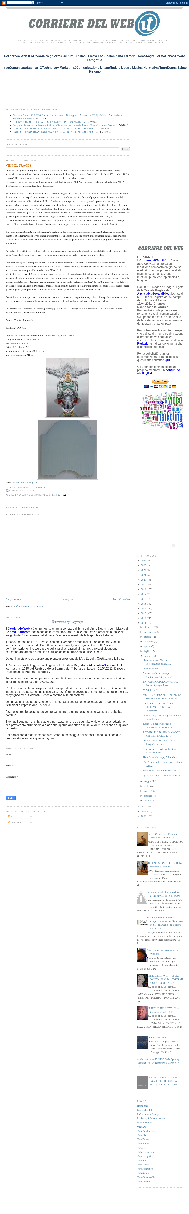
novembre (149, 631)
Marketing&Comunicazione (151, 1118)
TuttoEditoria (144, 1143)
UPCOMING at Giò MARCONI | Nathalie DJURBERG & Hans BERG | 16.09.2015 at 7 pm (163, 1081)
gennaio (148, 800)
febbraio (148, 795)
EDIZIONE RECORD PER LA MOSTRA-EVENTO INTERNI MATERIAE (49, 122)
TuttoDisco (142, 1135)
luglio (147, 651)
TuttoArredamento (146, 1131)
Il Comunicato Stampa (148, 1114)
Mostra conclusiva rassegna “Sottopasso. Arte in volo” (157, 675)
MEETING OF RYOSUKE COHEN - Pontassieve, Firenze (164, 864)
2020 (144, 579)
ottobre (148, 636)
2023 (144, 565)
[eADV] (173, 545)
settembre (149, 641)
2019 (144, 584)
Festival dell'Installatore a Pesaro (159, 770)
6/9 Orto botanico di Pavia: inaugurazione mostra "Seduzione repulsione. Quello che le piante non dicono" (165, 923)
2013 (144, 613)
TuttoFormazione (145, 1151)
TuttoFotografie (145, 1156)
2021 (144, 574)
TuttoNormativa (145, 1168)
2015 (144, 603)
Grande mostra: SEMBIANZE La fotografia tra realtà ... (159, 742)
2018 (144, 589)
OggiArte (141, 1126)
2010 (144, 806)
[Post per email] (64, 495)
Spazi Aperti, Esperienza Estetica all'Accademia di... (159, 750)
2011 (144, 622)
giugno (148, 655)
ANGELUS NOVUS (156, 1037)
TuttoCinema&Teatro (147, 1177)
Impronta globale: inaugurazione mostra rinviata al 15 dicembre (163, 893)
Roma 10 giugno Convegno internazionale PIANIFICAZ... (159, 725)
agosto (147, 646)
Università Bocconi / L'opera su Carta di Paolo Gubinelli (162, 835)
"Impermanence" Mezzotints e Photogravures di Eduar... (158, 661)
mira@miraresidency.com (25, 482)
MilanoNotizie (144, 1122)
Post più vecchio (121, 599)
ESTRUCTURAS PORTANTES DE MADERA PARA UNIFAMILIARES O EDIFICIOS (55, 128)
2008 (144, 816)
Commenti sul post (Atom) (29, 606)
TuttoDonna (143, 1139)
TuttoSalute (143, 1172)
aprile (147, 786)
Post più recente (13, 599)
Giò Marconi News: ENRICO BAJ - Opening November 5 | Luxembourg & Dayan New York (157, 1062)
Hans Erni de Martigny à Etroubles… (161, 757)
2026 (144, 560)
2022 (144, 570)
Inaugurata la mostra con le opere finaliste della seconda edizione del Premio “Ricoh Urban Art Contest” (65, 125)
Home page (67, 599)
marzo (147, 790)
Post (12, 816)
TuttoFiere (142, 1147)
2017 (144, 594)
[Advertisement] (73, 78)
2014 (144, 608)
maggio (148, 781)
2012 (144, 618)
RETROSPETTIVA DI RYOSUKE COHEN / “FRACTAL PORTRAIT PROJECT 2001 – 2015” (165, 979)
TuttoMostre (143, 1164)
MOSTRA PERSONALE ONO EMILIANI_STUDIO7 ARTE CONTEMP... (158, 707)
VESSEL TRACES (18, 165)
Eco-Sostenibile (145, 1110)
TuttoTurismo (143, 1181)
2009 (144, 811)
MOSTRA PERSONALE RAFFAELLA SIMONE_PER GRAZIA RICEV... (162, 696)
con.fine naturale (151, 668)
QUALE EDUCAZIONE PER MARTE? (162, 775)
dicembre (149, 627)
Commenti (15, 822)
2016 (144, 598)
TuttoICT (141, 1160)
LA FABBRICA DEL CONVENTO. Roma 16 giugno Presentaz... (160, 683)
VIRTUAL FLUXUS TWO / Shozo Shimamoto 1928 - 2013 (163, 1009)
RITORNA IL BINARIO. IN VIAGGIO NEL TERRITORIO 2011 (161, 733)
